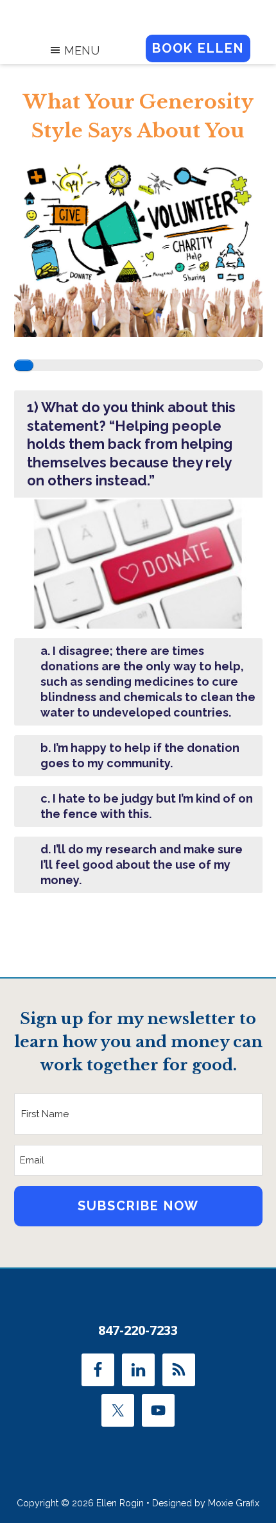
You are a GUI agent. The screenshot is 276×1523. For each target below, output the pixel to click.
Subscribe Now (138, 1206)
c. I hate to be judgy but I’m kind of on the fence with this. (146, 806)
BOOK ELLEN (198, 48)
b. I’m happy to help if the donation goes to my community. (139, 755)
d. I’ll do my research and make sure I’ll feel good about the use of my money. (141, 864)
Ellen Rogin (138, 13)
